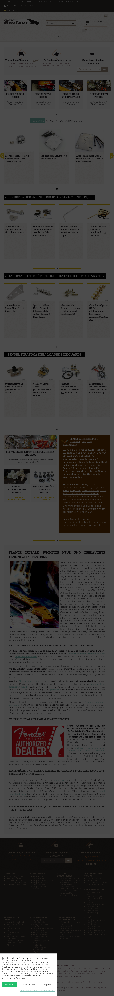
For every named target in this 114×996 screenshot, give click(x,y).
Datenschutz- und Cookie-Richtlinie (37, 991)
